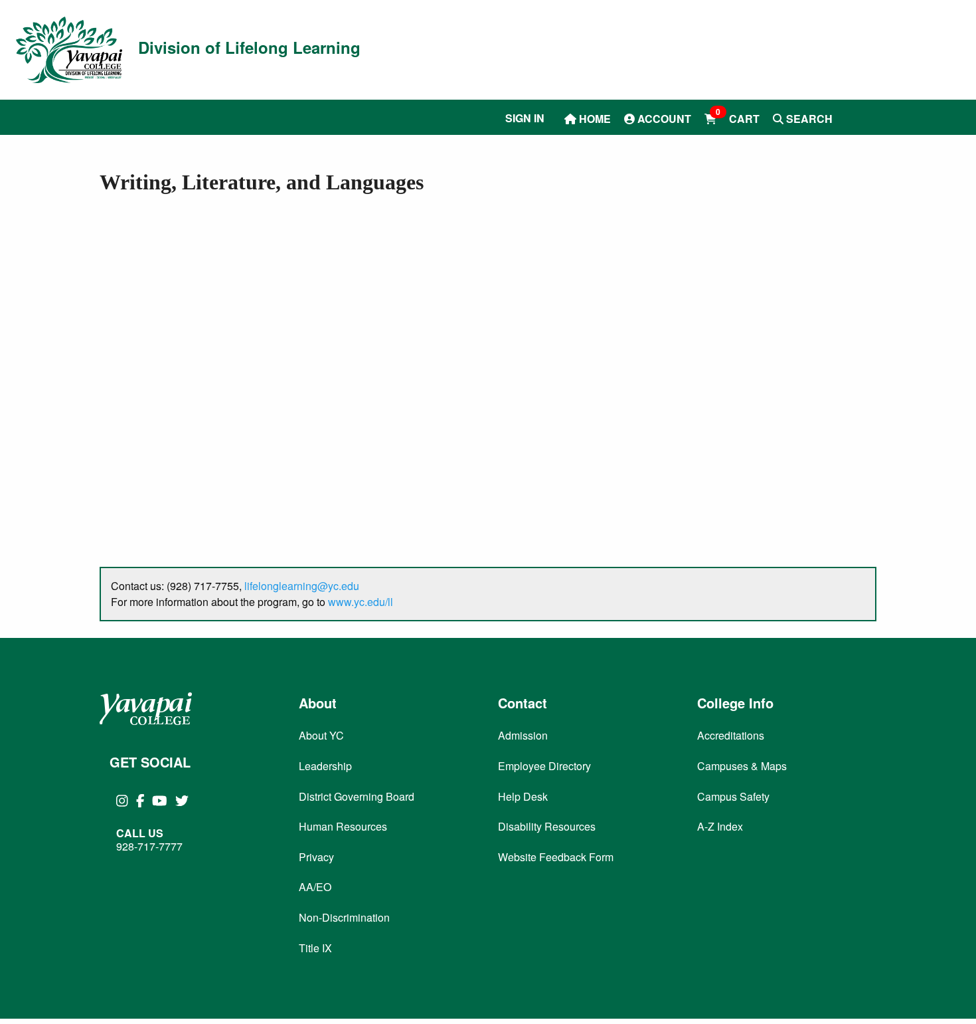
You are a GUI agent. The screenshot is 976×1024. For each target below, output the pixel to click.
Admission (523, 735)
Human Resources (343, 826)
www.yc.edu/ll (360, 601)
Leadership (325, 765)
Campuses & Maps (742, 765)
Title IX (315, 948)
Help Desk (523, 796)
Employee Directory (544, 765)
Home (593, 118)
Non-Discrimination (344, 917)
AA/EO (315, 886)
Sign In (524, 118)
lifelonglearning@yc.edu (301, 585)
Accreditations (730, 735)
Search (808, 118)
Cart (738, 118)
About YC (321, 735)
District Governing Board (356, 796)
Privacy (316, 857)
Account (663, 118)
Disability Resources (547, 826)
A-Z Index (720, 826)
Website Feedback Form (555, 857)
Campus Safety (733, 796)
